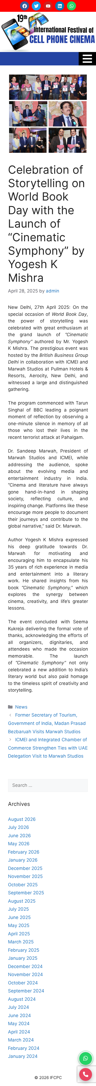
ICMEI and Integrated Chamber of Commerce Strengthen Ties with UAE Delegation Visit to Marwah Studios (48, 748)
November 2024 (25, 974)
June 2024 (19, 1015)
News (21, 707)
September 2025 (26, 892)
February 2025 (23, 950)
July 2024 (18, 1007)
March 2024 (21, 1040)
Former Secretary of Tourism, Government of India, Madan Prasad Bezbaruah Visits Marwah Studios (47, 723)
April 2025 (19, 933)
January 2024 (23, 1056)
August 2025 (21, 901)
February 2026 (23, 852)
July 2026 (18, 827)
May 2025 (18, 925)
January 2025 (22, 958)
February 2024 (23, 1048)
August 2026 (22, 819)
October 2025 (23, 884)
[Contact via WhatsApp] (85, 1058)
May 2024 (19, 1023)
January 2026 (23, 860)
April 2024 (19, 1032)
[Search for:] (48, 785)
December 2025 (25, 868)
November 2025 (25, 876)
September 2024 (26, 991)
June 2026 (19, 835)
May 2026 (19, 843)
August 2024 (22, 999)
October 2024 (23, 982)
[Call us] (85, 1073)
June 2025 (19, 917)
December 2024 (25, 966)
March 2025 (21, 941)
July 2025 (18, 909)
